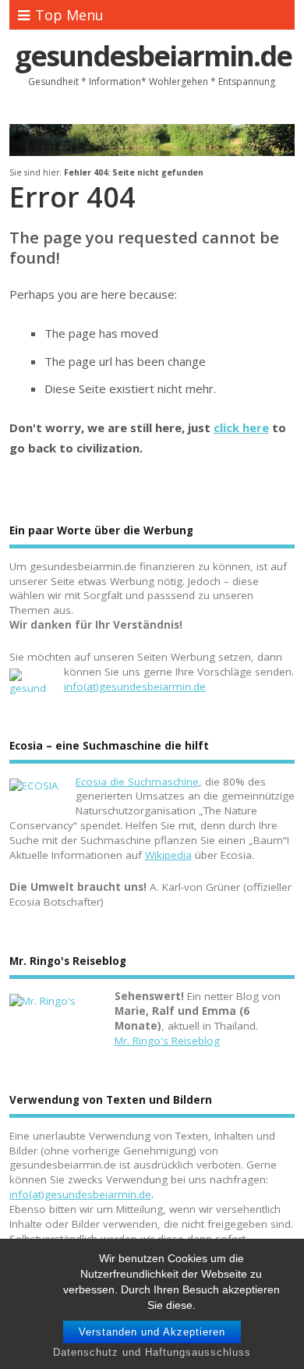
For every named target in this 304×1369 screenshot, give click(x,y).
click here (241, 427)
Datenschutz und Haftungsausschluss (152, 1352)
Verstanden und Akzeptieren (152, 1332)
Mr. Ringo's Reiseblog (167, 1041)
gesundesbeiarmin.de (153, 56)
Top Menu (69, 14)
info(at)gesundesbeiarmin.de (135, 686)
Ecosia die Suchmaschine (137, 782)
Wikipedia (168, 855)
